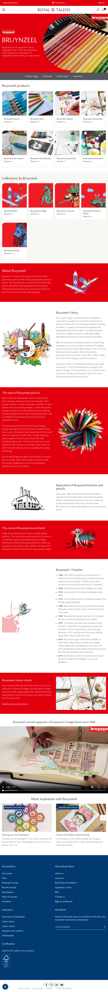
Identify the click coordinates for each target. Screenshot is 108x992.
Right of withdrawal (63, 901)
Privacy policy (38, 988)
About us (59, 873)
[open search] (98, 10)
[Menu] (18, 9)
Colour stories (8, 926)
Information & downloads (13, 917)
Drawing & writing (10, 882)
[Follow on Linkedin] (56, 985)
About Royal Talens (10, 3)
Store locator (60, 3)
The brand (47, 76)
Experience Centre (63, 887)
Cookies (49, 988)
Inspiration (78, 76)
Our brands (7, 873)
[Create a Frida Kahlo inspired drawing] (81, 818)
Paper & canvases (9, 896)
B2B (56, 892)
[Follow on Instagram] (51, 985)
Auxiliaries (6, 901)
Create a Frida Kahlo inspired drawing (72, 835)
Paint (4, 878)
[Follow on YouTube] (62, 985)
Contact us (60, 896)
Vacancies (59, 878)
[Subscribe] (103, 926)
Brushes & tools (9, 887)
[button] (102, 3)
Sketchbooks (8, 892)
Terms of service (23, 988)
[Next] (103, 818)
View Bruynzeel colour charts (15, 703)
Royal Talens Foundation (66, 882)
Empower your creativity (12, 931)
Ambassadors (8, 935)
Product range (31, 76)
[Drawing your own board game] (27, 818)
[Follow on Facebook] (46, 985)
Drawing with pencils (14, 807)
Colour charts (62, 76)
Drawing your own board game (15, 835)
